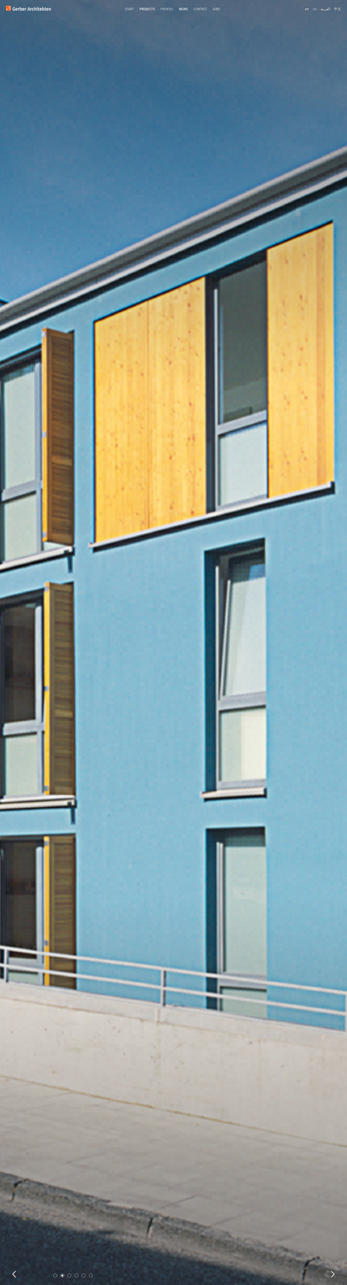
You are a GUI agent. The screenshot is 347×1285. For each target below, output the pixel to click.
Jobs (216, 9)
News (183, 9)
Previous (19, 1269)
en (307, 9)
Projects (147, 9)
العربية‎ (325, 9)
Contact (200, 9)
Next (328, 1269)
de (315, 9)
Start (129, 9)
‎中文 (337, 9)
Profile (167, 9)
